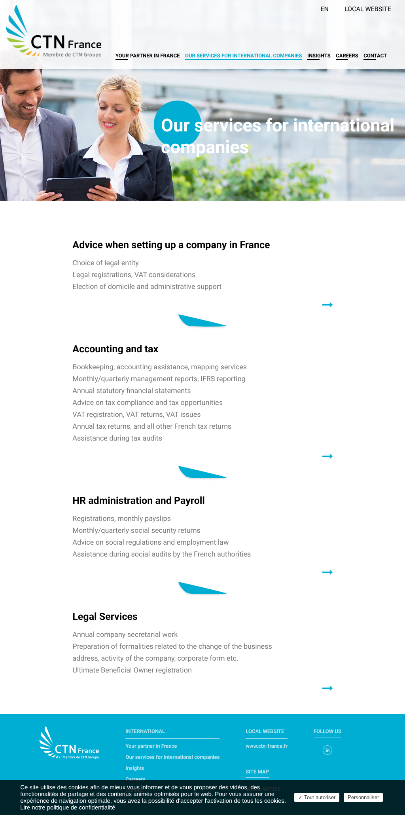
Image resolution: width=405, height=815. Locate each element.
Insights (319, 56)
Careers (347, 56)
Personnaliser (363, 797)
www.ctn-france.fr (267, 746)
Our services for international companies (243, 56)
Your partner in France (147, 56)
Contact (375, 56)
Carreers (135, 780)
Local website (367, 9)
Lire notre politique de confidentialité (67, 807)
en (324, 9)
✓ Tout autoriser (316, 797)
